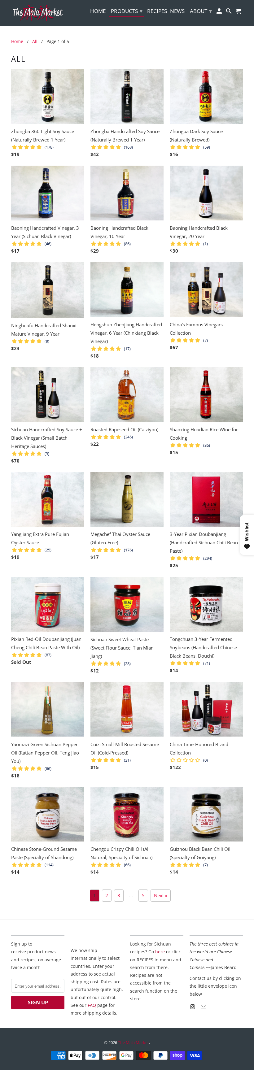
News (177, 11)
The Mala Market (133, 1042)
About (201, 11)
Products (126, 11)
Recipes (157, 11)
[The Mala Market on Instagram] (193, 1006)
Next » (160, 895)
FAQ (92, 1005)
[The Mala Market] (37, 13)
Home (98, 11)
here (160, 952)
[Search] (229, 12)
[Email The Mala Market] (204, 1006)
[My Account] (220, 12)
